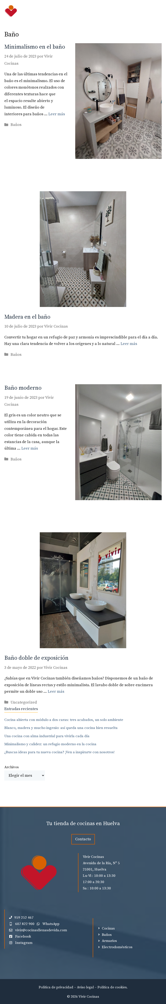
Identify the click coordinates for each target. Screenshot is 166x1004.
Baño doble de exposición (36, 658)
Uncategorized (24, 702)
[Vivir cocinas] (11, 11)
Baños (16, 124)
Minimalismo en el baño (34, 47)
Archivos (11, 767)
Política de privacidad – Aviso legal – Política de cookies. (83, 987)
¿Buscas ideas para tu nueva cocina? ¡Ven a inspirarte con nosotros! (59, 752)
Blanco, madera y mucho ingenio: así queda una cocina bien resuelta (61, 727)
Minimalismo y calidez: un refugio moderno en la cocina (50, 744)
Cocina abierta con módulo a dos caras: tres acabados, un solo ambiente (63, 719)
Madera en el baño (27, 317)
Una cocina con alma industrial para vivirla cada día (46, 736)
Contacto (83, 839)
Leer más (56, 114)
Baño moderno (23, 388)
